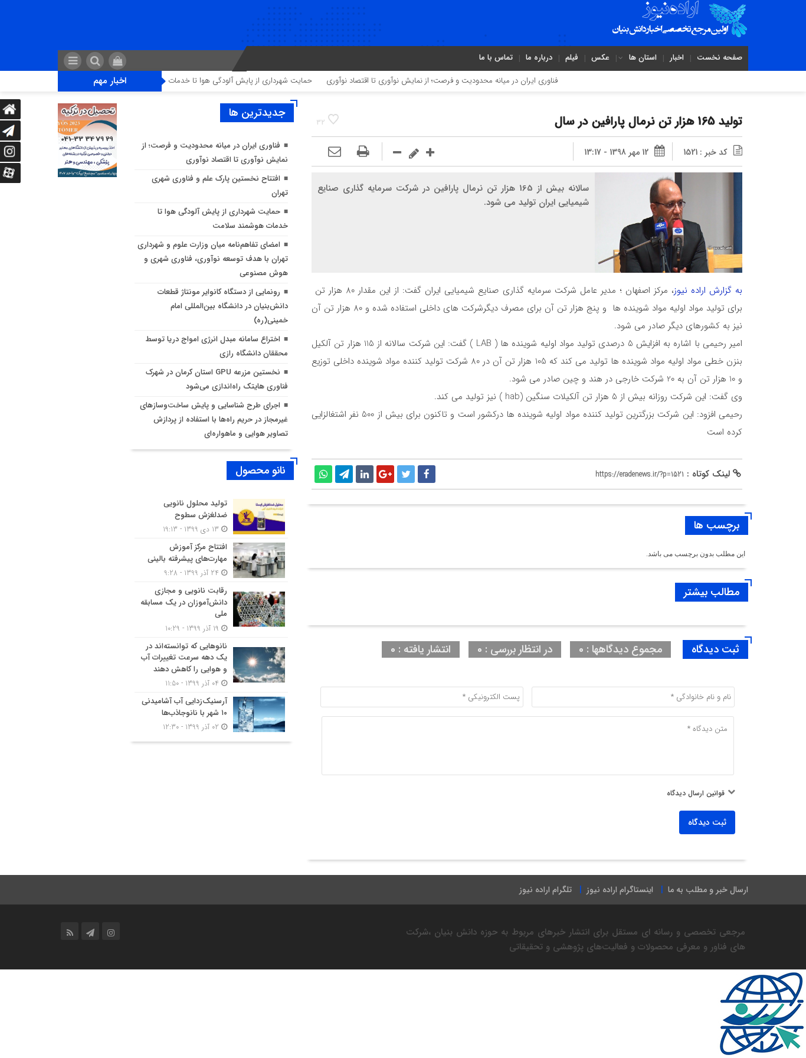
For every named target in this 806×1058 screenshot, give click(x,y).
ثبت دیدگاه (707, 822)
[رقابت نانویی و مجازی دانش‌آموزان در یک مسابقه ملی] (211, 609)
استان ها (643, 57)
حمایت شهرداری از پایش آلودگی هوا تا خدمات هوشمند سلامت (243, 80)
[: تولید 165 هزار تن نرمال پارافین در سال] (334, 152)
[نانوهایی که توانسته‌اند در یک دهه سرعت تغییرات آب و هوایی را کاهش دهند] (211, 665)
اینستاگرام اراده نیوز (620, 889)
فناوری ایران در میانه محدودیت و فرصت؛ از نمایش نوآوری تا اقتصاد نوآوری (471, 80)
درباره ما (539, 57)
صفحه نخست (719, 57)
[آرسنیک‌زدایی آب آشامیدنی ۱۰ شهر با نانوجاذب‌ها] (211, 713)
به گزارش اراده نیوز (708, 290)
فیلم (571, 57)
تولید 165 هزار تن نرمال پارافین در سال (648, 121)
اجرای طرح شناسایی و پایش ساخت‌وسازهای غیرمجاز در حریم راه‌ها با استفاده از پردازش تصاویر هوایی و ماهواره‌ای (214, 419)
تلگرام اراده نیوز (545, 889)
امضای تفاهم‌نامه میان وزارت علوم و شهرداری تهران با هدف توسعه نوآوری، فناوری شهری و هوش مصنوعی (212, 259)
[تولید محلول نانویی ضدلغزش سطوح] (211, 516)
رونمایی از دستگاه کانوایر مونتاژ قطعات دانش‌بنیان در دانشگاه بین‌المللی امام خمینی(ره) (223, 306)
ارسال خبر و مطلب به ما (708, 889)
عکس (600, 57)
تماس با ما (496, 57)
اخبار (677, 57)
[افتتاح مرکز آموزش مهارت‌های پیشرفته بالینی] (211, 560)
